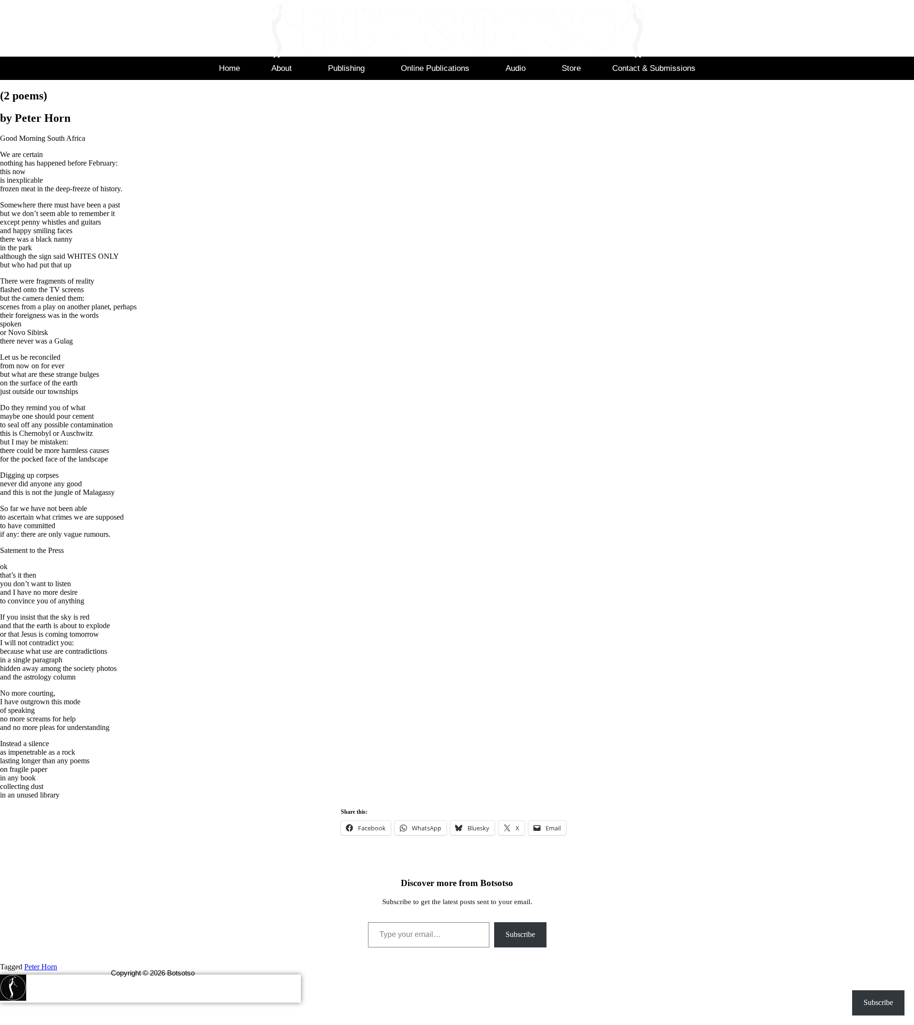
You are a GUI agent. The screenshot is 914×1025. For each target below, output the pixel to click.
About (281, 68)
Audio (516, 68)
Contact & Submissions (653, 68)
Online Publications (435, 68)
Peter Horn (40, 967)
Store (571, 68)
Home (229, 68)
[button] (284, 68)
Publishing (346, 68)
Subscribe (520, 934)
